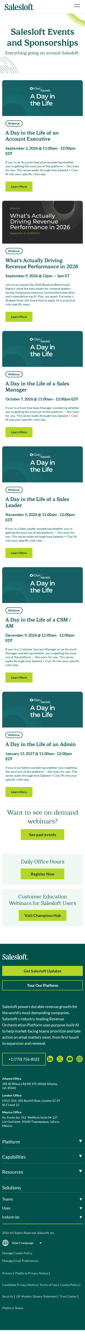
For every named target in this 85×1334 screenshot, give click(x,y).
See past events (42, 834)
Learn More (19, 186)
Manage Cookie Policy (17, 1253)
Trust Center (68, 1296)
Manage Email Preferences (20, 1261)
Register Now (42, 873)
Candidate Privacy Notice (19, 1285)
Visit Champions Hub (42, 915)
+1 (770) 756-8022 (23, 1059)
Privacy (7, 1273)
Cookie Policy (69, 1285)
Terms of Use (48, 1285)
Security (7, 1296)
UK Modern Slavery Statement (36, 1296)
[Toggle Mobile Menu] (77, 5)
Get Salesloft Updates (42, 970)
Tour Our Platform (42, 985)
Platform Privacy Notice (31, 1273)
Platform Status (12, 1308)
